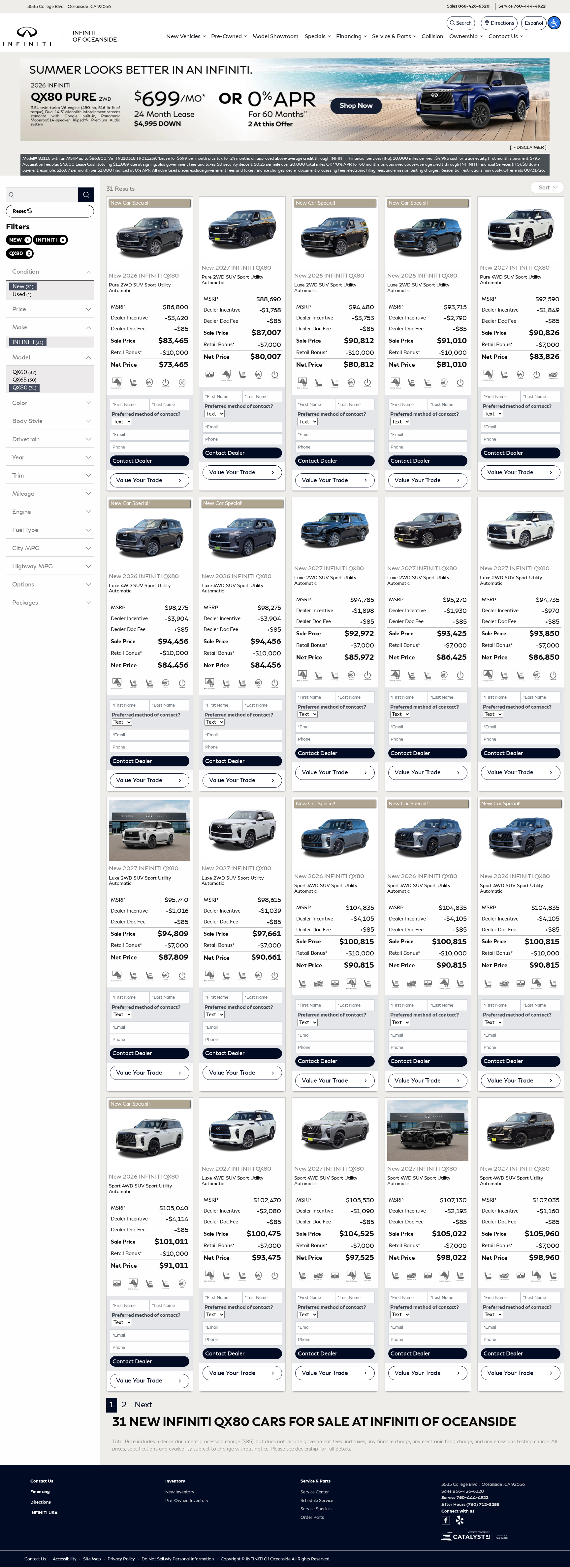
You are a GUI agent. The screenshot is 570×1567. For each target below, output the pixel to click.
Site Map (92, 1558)
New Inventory (179, 1491)
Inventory (175, 1481)
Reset (20, 211)
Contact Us (41, 1481)
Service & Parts (316, 1481)
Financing (40, 1491)
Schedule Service (317, 1500)
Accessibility (65, 1558)
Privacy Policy (122, 1558)
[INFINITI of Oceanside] (60, 35)
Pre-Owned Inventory (186, 1500)
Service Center (315, 1491)
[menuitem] (51, 286)
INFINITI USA (44, 1513)
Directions (40, 1502)
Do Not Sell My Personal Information (178, 1558)
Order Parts (312, 1517)
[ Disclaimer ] (528, 147)
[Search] (86, 194)
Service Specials (316, 1508)
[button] (185, 36)
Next (143, 1404)
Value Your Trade (139, 480)
